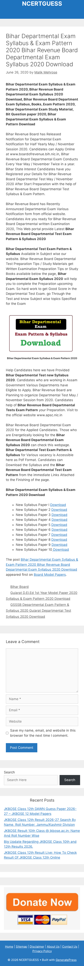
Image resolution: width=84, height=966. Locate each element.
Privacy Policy (42, 951)
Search (9, 772)
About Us (53, 946)
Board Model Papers (50, 575)
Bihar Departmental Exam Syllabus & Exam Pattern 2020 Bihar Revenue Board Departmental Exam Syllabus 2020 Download (42, 564)
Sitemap (21, 946)
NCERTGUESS (42, 3)
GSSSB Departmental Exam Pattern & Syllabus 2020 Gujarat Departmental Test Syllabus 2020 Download (38, 611)
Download (58, 505)
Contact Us (69, 946)
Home (9, 946)
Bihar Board (19, 587)
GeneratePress (66, 960)
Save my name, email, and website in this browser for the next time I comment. (43, 732)
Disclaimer (37, 946)
